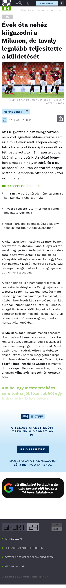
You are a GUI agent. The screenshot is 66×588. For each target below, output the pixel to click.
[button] (15, 10)
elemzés (35, 10)
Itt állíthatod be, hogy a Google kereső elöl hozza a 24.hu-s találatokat (37, 488)
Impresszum (13, 538)
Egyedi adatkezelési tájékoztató (29, 557)
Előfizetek (46, 3)
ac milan (20, 10)
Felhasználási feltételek (24, 547)
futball (58, 10)
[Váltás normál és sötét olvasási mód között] (28, 3)
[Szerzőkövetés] (27, 111)
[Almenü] (19, 3)
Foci (7, 16)
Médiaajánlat (14, 566)
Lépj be (20, 464)
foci (47, 10)
